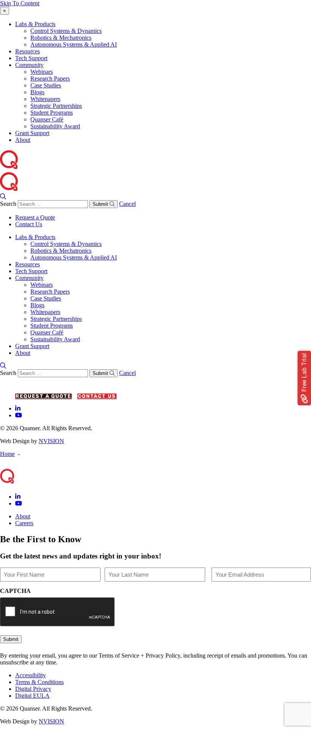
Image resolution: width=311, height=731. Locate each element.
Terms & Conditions (39, 682)
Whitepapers (45, 99)
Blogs (37, 92)
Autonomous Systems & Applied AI (73, 44)
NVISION (51, 441)
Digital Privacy (33, 689)
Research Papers (50, 78)
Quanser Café (46, 119)
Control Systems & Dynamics (66, 31)
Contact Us (28, 224)
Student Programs (51, 112)
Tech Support (31, 58)
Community (29, 65)
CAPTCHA (15, 591)
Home (7, 454)
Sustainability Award (55, 126)
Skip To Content (19, 3)
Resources (27, 51)
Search (8, 204)
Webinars (41, 71)
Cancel (127, 204)
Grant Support (32, 133)
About (22, 140)
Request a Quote (35, 217)
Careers (24, 523)
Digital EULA (32, 695)
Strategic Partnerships (56, 106)
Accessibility (30, 675)
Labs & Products (35, 24)
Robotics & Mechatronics (60, 37)
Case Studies (45, 85)
